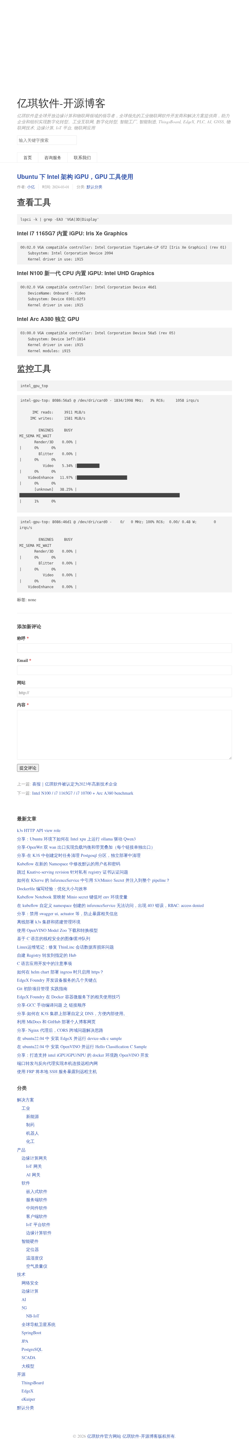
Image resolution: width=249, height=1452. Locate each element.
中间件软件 (36, 1208)
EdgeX (27, 1391)
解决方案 (25, 1100)
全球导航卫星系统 (39, 1324)
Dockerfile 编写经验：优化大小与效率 (52, 888)
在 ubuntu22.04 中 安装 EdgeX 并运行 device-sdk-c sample (69, 1038)
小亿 (31, 186)
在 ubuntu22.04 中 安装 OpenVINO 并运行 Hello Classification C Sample (82, 1046)
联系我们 (82, 157)
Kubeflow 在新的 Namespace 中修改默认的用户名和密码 (68, 864)
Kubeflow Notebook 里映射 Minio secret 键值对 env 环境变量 (72, 897)
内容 (21, 704)
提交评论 (27, 768)
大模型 (28, 1366)
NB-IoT (32, 1316)
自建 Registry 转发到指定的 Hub (46, 955)
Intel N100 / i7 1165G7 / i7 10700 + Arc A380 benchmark (82, 793)
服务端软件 (36, 1199)
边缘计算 (30, 1291)
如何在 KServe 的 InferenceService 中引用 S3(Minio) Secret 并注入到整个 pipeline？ (93, 880)
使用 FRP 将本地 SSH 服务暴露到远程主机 (57, 1071)
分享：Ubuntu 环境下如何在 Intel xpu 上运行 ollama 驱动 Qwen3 (76, 839)
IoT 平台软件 (38, 1224)
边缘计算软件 (39, 1233)
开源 (21, 1374)
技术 (21, 1274)
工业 (26, 1108)
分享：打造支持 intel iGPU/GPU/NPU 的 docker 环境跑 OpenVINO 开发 (83, 1055)
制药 (30, 1124)
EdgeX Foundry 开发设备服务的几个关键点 (57, 980)
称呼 (21, 638)
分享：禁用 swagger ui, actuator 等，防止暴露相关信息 (67, 913)
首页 (27, 157)
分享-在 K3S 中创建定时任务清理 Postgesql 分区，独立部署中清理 (79, 855)
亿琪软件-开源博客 (61, 103)
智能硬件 (30, 1241)
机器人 (32, 1133)
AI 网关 (33, 1175)
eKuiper (28, 1399)
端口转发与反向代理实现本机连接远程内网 (57, 1063)
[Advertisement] (124, 42)
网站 (21, 682)
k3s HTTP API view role (38, 830)
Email (22, 660)
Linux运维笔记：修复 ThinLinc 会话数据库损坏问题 (65, 947)
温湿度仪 (34, 1258)
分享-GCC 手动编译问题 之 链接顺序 (51, 1005)
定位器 (32, 1249)
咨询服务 (52, 157)
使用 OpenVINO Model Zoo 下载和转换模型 (57, 930)
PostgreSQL (32, 1349)
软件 (26, 1183)
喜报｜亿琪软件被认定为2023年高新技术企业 (74, 784)
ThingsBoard (33, 1383)
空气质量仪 (36, 1266)
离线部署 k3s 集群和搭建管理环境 (48, 922)
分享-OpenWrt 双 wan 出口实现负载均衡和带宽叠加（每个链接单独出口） (86, 847)
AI (24, 1299)
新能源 (32, 1116)
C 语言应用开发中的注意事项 (44, 963)
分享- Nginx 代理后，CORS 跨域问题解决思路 (60, 1030)
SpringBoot (31, 1332)
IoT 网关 (34, 1166)
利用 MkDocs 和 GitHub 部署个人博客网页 (56, 1021)
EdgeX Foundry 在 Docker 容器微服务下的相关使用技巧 (68, 997)
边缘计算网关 (34, 1158)
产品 (21, 1150)
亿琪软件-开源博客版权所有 (148, 1436)
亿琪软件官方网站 (104, 1436)
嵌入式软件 (36, 1191)
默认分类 (94, 186)
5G (24, 1308)
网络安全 (30, 1283)
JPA (25, 1341)
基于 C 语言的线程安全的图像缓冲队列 (53, 938)
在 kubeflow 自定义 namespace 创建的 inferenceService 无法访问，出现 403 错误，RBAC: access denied (110, 905)
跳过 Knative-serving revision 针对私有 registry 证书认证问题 (72, 872)
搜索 (72, 139)
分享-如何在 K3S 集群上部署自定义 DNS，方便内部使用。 (72, 1013)
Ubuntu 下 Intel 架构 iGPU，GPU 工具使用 (75, 176)
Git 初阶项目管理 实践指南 (42, 988)
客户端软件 (36, 1216)
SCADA (29, 1357)
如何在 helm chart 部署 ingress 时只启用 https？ (60, 972)
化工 (30, 1141)
